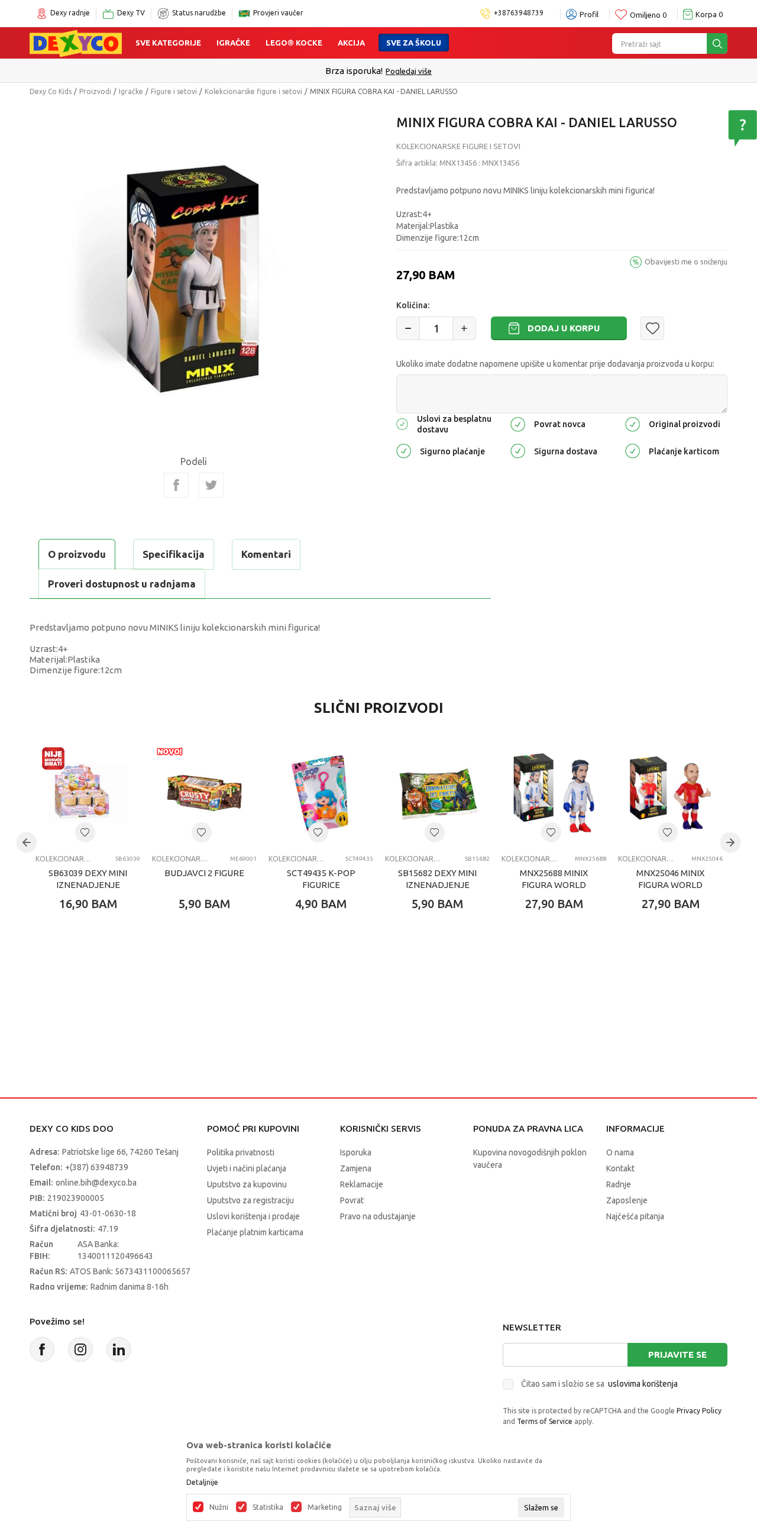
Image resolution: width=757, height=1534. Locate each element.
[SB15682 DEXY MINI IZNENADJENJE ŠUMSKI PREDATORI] (437, 793)
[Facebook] (176, 485)
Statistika (268, 1507)
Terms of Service (544, 1421)
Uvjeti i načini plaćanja (246, 1168)
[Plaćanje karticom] (632, 450)
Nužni (218, 1507)
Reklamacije (361, 1184)
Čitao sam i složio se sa (599, 1384)
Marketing (325, 1507)
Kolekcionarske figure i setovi (253, 91)
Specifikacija (174, 554)
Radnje (618, 1184)
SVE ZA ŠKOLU (413, 42)
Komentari (266, 554)
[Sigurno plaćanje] (403, 450)
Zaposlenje (627, 1200)
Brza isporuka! (354, 71)
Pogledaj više (409, 71)
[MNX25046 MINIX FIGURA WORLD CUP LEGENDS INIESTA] (670, 793)
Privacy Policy (699, 1410)
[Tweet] (211, 485)
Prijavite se (677, 1354)
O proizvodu (77, 554)
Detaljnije (202, 1482)
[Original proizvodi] (632, 423)
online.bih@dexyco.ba (96, 1182)
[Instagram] (80, 1349)
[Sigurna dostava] (517, 450)
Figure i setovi (174, 91)
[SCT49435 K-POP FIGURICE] (320, 793)
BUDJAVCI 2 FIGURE (204, 873)
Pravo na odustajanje (378, 1216)
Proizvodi (95, 91)
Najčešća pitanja (635, 1216)
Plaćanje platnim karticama (255, 1232)
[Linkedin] (119, 1349)
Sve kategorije (168, 42)
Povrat (352, 1200)
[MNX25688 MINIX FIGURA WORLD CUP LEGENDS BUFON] (553, 793)
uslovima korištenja (643, 1383)
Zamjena (355, 1168)
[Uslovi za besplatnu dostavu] (402, 423)
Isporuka (355, 1152)
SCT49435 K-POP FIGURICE (321, 879)
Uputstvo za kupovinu (247, 1184)
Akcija (351, 42)
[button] (652, 328)
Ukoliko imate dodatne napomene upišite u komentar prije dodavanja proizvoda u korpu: (555, 364)
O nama (620, 1152)
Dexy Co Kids (51, 91)
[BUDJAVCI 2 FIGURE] (204, 793)
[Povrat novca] (517, 423)
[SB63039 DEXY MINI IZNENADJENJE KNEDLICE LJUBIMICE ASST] (87, 793)
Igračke (233, 42)
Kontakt (620, 1168)
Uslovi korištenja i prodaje (253, 1216)
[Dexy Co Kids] (76, 42)
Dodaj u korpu (564, 328)
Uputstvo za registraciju (250, 1200)
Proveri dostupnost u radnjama (122, 583)
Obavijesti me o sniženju (686, 261)
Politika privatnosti (240, 1152)
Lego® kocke (294, 42)
